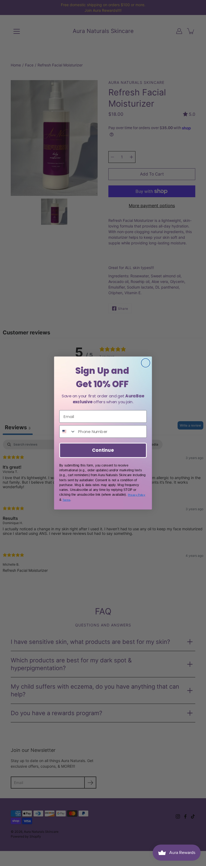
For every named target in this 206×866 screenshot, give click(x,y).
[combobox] (68, 431)
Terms (66, 499)
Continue (103, 450)
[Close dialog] (145, 363)
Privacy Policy (136, 494)
